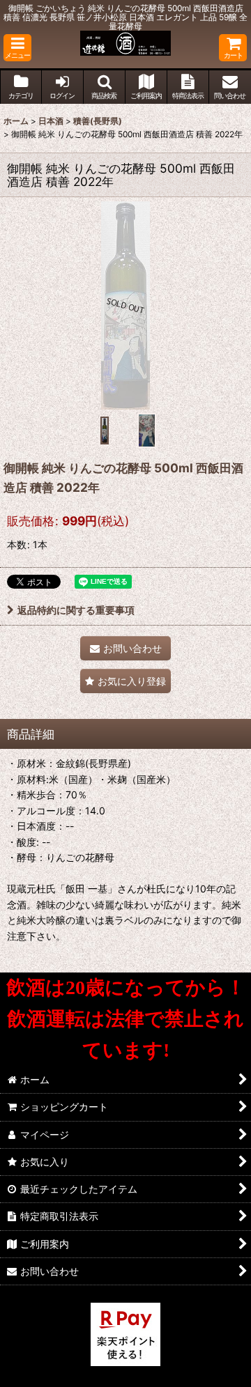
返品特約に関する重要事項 (76, 610)
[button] (17, 47)
